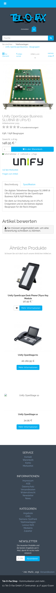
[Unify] (28, 161)
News (28, 498)
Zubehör (28, 531)
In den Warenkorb (33, 149)
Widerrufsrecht (28, 492)
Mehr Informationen (30, 308)
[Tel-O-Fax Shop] (28, 17)
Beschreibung (11, 184)
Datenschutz (28, 486)
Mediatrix (28, 528)
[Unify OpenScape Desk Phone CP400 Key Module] (28, 276)
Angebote (28, 513)
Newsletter (28, 495)
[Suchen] (51, 38)
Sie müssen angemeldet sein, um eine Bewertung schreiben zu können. (27, 229)
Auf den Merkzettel (10, 170)
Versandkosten (28, 489)
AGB (28, 483)
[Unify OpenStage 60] (28, 336)
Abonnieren (32, 558)
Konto (28, 463)
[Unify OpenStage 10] (28, 395)
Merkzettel (28, 466)
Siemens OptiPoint (28, 519)
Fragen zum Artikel (10, 174)
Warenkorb (28, 460)
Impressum (28, 480)
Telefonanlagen (28, 522)
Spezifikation (29, 184)
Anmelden (25, 29)
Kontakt (28, 457)
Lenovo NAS (28, 525)
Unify (28, 516)
